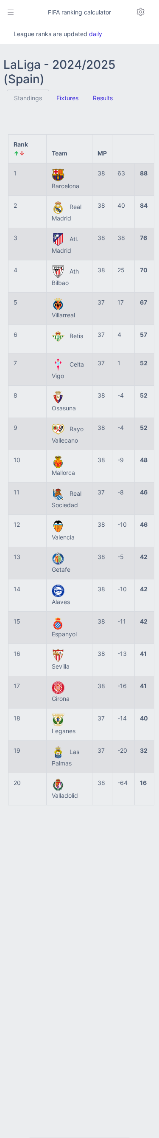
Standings (28, 98)
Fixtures (67, 98)
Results (103, 98)
